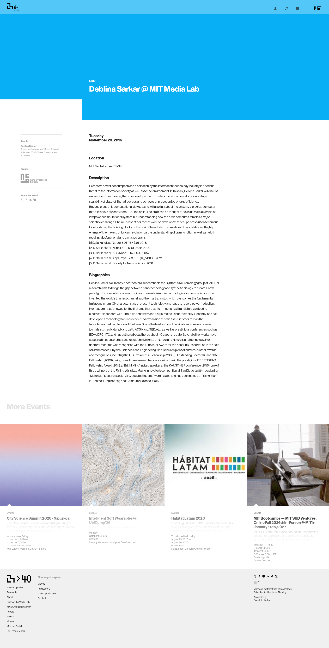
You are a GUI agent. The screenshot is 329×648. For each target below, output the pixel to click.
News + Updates (15, 587)
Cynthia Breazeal (262, 560)
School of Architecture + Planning (270, 592)
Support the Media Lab (18, 602)
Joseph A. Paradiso (120, 542)
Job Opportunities (47, 593)
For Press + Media (16, 631)
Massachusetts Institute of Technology (273, 589)
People (10, 611)
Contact (42, 598)
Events (10, 616)
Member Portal (14, 626)
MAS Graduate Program (19, 606)
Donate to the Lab (262, 600)
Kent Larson (13, 548)
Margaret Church (28, 548)
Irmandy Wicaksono (99, 542)
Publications (44, 588)
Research (11, 592)
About (10, 597)
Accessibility (260, 597)
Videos (10, 621)
